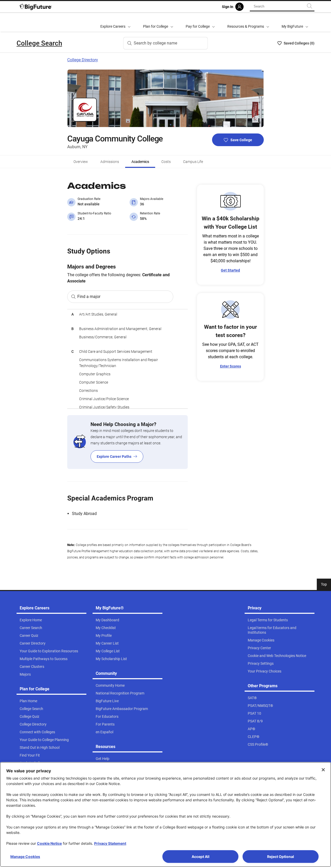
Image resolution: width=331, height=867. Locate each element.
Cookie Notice (49, 843)
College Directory (82, 59)
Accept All (200, 856)
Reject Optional (280, 856)
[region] (127, 359)
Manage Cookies (25, 856)
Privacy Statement (110, 843)
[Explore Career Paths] (127, 442)
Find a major (88, 296)
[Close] (323, 769)
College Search (39, 43)
